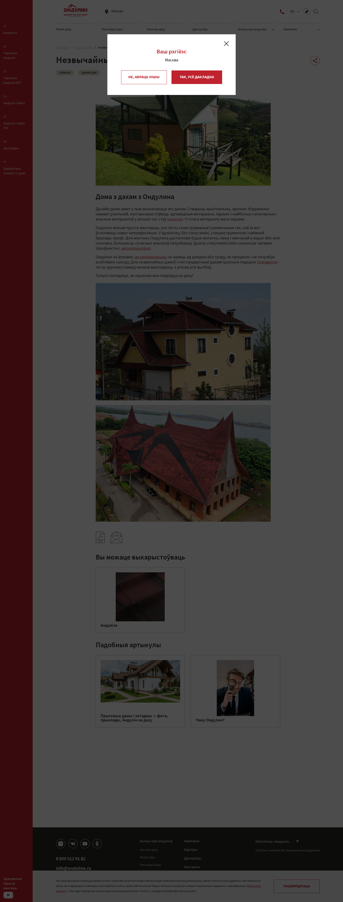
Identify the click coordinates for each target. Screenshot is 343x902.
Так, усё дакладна (197, 77)
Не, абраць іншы (144, 77)
